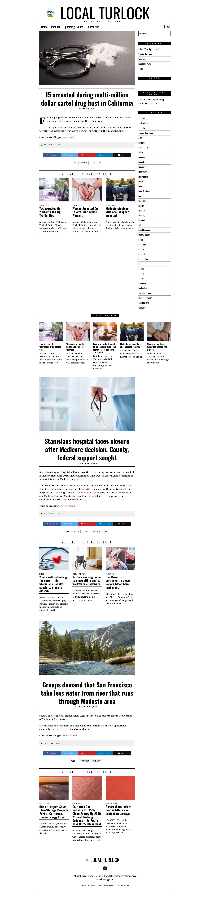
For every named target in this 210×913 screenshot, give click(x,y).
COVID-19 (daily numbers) (148, 49)
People (141, 249)
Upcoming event (145, 297)
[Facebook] (164, 26)
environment (84, 761)
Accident (142, 118)
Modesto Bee (70, 735)
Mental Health (144, 234)
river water (97, 761)
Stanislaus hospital (99, 531)
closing (76, 531)
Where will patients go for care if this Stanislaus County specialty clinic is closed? (53, 584)
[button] (168, 33)
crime (85, 108)
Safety (141, 268)
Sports (141, 278)
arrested (83, 163)
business (141, 142)
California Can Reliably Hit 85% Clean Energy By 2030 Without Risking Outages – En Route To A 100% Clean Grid (86, 815)
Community (143, 147)
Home (44, 26)
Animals (141, 128)
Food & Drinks (144, 191)
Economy (141, 157)
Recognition (143, 259)
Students (142, 283)
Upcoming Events (73, 26)
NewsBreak (69, 137)
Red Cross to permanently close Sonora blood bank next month (118, 582)
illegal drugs (95, 163)
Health (141, 205)
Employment (143, 166)
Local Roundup (144, 230)
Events (141, 181)
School (141, 273)
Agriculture (143, 123)
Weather (141, 59)
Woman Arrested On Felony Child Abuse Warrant (85, 212)
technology (143, 288)
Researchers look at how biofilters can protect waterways (118, 810)
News (92, 108)
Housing (141, 215)
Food (140, 186)
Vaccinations (143, 302)
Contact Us (93, 26)
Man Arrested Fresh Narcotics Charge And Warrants (157, 346)
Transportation (144, 293)
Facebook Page (144, 63)
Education (142, 162)
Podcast (55, 26)
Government (143, 200)
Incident (141, 220)
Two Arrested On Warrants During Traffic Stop (50, 212)
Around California (145, 133)
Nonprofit (142, 244)
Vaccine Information (146, 54)
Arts (140, 137)
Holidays (141, 210)
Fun (139, 196)
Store (140, 68)
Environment (143, 176)
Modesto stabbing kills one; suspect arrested (117, 212)
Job (139, 225)
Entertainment (144, 171)
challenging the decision (88, 492)
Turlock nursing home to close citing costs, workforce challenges (86, 580)
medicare (85, 531)
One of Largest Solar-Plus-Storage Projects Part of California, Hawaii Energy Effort (53, 811)
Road (140, 263)
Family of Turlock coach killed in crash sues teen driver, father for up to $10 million (104, 348)
